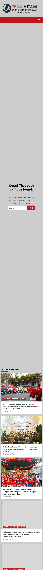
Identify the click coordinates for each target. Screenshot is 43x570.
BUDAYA (6, 484)
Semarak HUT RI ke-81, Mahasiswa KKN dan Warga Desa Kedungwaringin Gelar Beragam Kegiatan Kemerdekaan (19, 491)
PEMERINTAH (16, 399)
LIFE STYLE (7, 399)
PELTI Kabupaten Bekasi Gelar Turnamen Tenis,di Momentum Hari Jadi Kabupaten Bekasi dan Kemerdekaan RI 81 (21, 406)
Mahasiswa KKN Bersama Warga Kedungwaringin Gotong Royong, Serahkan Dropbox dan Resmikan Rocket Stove (21, 534)
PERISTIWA (21, 441)
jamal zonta (8, 411)
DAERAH (6, 441)
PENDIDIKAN (21, 484)
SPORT (23, 399)
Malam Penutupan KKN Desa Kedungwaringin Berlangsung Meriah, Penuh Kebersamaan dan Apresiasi (20, 449)
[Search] (39, 20)
